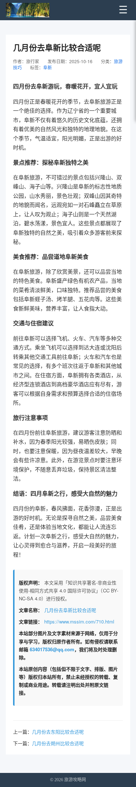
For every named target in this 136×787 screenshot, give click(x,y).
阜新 (47, 67)
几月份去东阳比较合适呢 (58, 731)
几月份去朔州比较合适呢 (58, 743)
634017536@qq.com (52, 649)
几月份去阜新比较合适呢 (70, 609)
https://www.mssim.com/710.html (79, 621)
